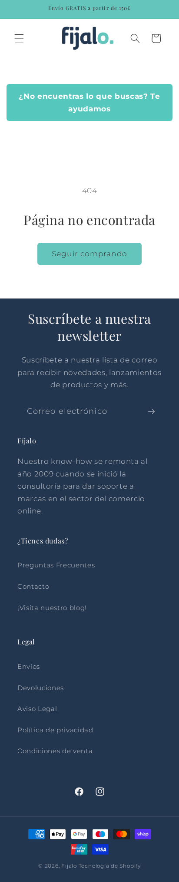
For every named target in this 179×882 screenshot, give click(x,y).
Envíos (28, 666)
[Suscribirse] (151, 412)
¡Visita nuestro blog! (52, 608)
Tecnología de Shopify (110, 865)
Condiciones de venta (55, 751)
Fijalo (69, 865)
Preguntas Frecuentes (56, 565)
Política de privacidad (55, 730)
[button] (19, 38)
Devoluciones (40, 688)
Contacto (33, 586)
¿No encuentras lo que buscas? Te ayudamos (89, 102)
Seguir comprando (89, 253)
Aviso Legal (37, 708)
